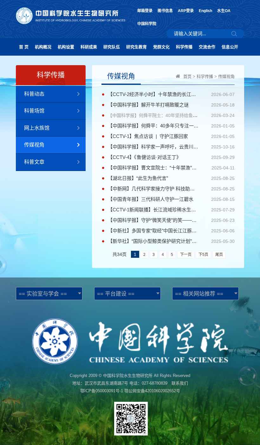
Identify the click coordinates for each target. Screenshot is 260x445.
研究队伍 (111, 46)
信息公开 (230, 46)
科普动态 (34, 94)
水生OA (224, 11)
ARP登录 (186, 11)
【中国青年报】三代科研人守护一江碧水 (150, 199)
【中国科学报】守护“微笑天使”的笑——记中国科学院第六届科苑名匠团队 (153, 220)
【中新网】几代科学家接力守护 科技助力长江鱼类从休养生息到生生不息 (153, 188)
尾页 (219, 254)
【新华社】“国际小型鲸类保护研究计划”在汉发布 (153, 241)
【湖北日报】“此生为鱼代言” (138, 178)
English (205, 11)
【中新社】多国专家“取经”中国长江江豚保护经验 (153, 230)
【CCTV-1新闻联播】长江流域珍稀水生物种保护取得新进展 (153, 209)
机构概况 (43, 46)
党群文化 (161, 46)
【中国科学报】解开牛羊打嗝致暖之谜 (148, 104)
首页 (187, 76)
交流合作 (207, 46)
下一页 (186, 254)
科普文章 (34, 162)
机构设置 (66, 46)
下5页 (203, 254)
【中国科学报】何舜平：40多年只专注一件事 (153, 125)
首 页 (24, 46)
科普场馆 (34, 110)
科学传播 (184, 46)
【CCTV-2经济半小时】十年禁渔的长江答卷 (153, 94)
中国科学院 (146, 24)
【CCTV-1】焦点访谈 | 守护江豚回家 (148, 136)
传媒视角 (34, 144)
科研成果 (89, 46)
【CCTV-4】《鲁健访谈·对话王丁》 (144, 157)
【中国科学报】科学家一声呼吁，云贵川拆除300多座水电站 (153, 146)
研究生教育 (136, 46)
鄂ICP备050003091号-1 (101, 390)
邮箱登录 (145, 11)
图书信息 (165, 11)
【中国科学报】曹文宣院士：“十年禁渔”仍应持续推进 (153, 167)
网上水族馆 (36, 128)
